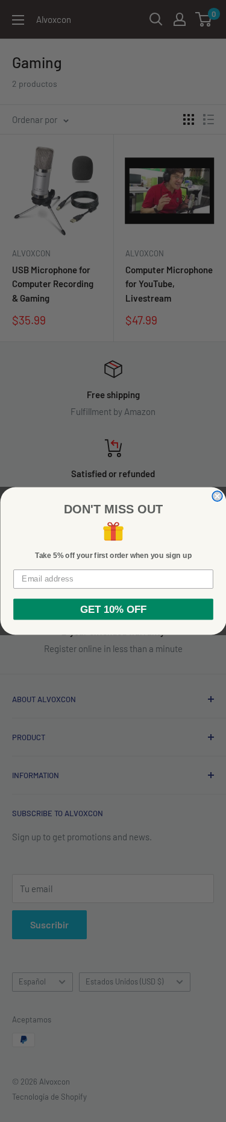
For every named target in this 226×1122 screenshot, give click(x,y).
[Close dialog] (217, 496)
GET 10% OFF (113, 609)
